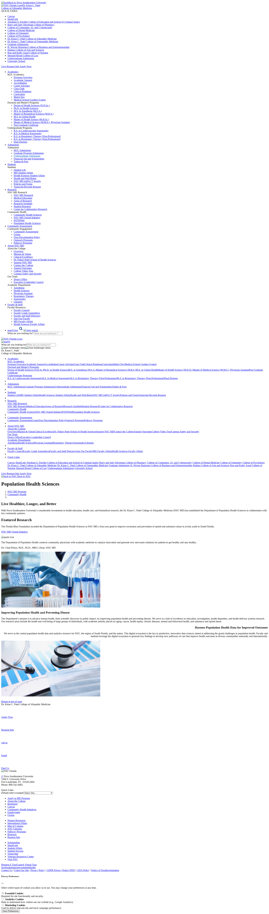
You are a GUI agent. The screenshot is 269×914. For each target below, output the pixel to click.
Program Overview (23, 77)
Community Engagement (26, 231)
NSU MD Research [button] (17, 403)
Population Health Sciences (27, 223)
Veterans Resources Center (20, 856)
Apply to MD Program (18, 798)
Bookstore (12, 804)
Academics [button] (12, 71)
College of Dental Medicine (21, 30)
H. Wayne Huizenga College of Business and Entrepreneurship (38, 47)
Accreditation (20, 83)
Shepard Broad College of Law (22, 55)
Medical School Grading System (30, 99)
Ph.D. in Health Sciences (26, 108)
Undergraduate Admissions (20, 58)
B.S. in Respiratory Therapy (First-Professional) (37, 136)
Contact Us (6, 870)
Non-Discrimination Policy (27, 237)
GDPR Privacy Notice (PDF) (61, 870)
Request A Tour (9, 864)
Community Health (16, 494)
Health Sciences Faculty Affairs (29, 324)
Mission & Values (22, 254)
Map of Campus (15, 826)
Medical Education (23, 198)
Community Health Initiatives (21, 809)
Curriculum (19, 94)
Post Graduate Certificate (26, 125)
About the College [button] (16, 428)
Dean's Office (20, 279)
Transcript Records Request (27, 186)
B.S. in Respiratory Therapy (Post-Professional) (37, 139)
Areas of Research (23, 200)
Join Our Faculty (22, 318)
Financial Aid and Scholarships (29, 158)
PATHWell (19, 220)
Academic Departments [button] (19, 440)
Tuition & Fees (21, 161)
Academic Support (23, 80)
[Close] (2, 883)
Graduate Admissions (17, 44)
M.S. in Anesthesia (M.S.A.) (28, 111)
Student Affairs (14, 848)
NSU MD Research (23, 195)
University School (16, 61)
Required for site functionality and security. (22, 894)
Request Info (13, 66)
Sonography (20, 299)
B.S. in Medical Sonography (28, 133)
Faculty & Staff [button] (15, 304)
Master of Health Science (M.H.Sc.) (31, 119)
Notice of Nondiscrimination (105, 870)
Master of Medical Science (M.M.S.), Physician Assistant (42, 122)
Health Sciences (21, 290)
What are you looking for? (20, 333)
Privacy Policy (38, 870)
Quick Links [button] (13, 457)
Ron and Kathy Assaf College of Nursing (27, 52)
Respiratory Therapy (24, 296)
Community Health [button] (16, 409)
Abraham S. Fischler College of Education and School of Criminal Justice (43, 22)
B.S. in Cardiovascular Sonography (31, 130)
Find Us (5, 768)
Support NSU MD (23, 262)
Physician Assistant (23, 293)
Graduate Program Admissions (29, 153)
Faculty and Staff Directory (27, 315)
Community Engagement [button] (19, 226)
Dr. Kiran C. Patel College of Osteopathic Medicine (32, 41)
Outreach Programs (23, 240)
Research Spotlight (23, 203)
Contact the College (23, 265)
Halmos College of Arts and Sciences (25, 50)
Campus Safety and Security (28, 273)
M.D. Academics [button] (15, 361)
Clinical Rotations (22, 91)
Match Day (19, 97)
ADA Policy (83, 870)
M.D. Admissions (22, 150)
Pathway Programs (23, 243)
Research (12, 834)
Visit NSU (12, 859)
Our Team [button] (12, 434)
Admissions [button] (13, 144)
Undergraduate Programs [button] (19, 375)
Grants (17, 234)
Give (3, 66)
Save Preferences (10, 911)
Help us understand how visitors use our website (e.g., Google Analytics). (37, 900)
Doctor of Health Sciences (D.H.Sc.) (32, 105)
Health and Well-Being (25, 178)
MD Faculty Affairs (23, 321)
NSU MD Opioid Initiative (27, 217)
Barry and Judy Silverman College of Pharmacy (30, 24)
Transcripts (12, 853)
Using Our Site (21, 870)
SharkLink (12, 19)
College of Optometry (18, 33)
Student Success (15, 851)
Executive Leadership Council (28, 282)
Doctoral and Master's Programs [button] (23, 367)
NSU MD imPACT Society (27, 181)
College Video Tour (23, 271)
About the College (16, 801)
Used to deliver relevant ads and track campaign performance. (31, 906)
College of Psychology (18, 36)
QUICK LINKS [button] (9, 11)
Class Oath (19, 88)
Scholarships (13, 842)
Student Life (20, 170)
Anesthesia (19, 287)
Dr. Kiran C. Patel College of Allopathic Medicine (32, 38)
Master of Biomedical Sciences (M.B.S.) (33, 114)
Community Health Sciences (28, 215)
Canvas (11, 16)
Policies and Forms (23, 184)
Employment (13, 812)
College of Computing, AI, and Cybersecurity (29, 27)
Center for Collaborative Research (30, 209)
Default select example (12, 793)
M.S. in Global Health (24, 116)
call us (4, 742)
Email (4, 755)
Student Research (22, 206)
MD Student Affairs (23, 172)
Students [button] (11, 164)
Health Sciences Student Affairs (29, 175)
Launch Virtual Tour (27, 864)
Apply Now (26, 66)
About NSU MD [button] (15, 245)
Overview (19, 251)
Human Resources (16, 820)
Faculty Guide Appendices (27, 313)
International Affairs (17, 823)
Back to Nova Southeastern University (27, 2)
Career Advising (22, 85)
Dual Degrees (20, 142)
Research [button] (12, 189)
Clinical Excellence (23, 257)
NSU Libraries (14, 829)
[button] (22, 330)
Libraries (18, 301)
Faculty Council (21, 310)
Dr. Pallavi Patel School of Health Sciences (35, 259)
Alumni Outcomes (23, 268)
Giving (10, 815)
